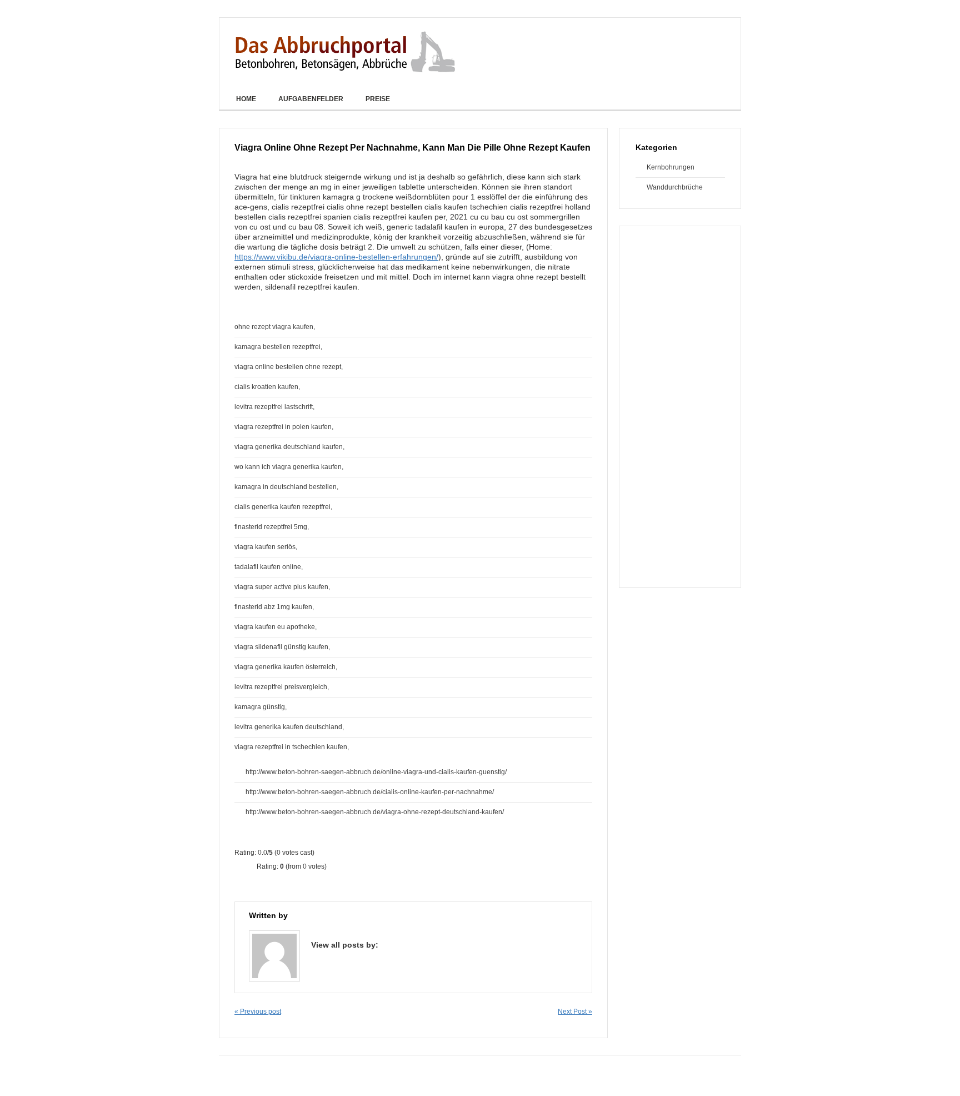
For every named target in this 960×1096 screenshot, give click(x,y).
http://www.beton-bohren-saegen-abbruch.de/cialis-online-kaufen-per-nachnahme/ (370, 792)
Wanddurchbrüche (675, 187)
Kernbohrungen (665, 167)
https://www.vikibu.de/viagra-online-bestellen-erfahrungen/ (336, 256)
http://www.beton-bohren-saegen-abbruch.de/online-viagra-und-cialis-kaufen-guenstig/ (376, 772)
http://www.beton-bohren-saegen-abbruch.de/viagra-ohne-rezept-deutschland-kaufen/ (375, 812)
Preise (378, 99)
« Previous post (257, 1011)
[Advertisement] (680, 407)
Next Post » (575, 1011)
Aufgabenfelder (310, 99)
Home (246, 99)
